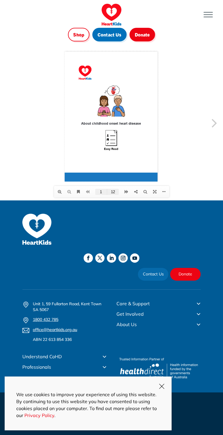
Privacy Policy (39, 415)
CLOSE (162, 386)
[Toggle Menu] (208, 14)
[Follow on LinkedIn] (111, 258)
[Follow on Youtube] (134, 258)
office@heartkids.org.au (55, 329)
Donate (142, 34)
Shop (78, 34)
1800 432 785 (45, 319)
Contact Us (109, 34)
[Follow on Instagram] (123, 258)
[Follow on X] (100, 258)
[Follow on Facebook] (88, 258)
